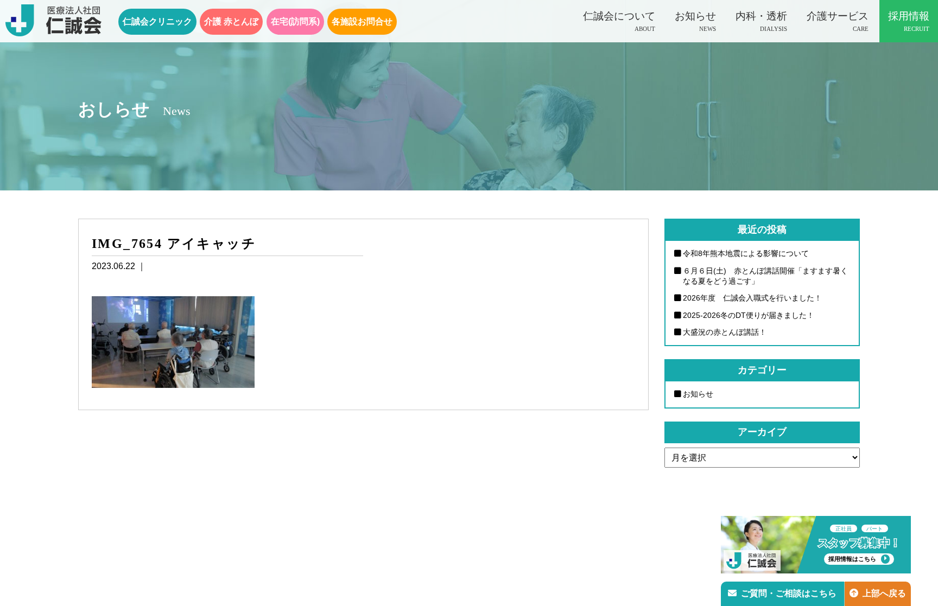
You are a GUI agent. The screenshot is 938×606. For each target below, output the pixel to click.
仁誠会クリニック (157, 21)
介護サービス (838, 21)
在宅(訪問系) (295, 21)
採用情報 (908, 21)
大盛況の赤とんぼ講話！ (724, 332)
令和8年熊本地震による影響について (746, 253)
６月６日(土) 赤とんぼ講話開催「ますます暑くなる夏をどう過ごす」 (765, 275)
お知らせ (695, 21)
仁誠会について (619, 21)
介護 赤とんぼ (231, 21)
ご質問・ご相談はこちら (788, 593)
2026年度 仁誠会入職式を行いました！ (752, 298)
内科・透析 (761, 21)
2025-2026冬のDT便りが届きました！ (748, 315)
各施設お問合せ (362, 21)
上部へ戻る (884, 593)
